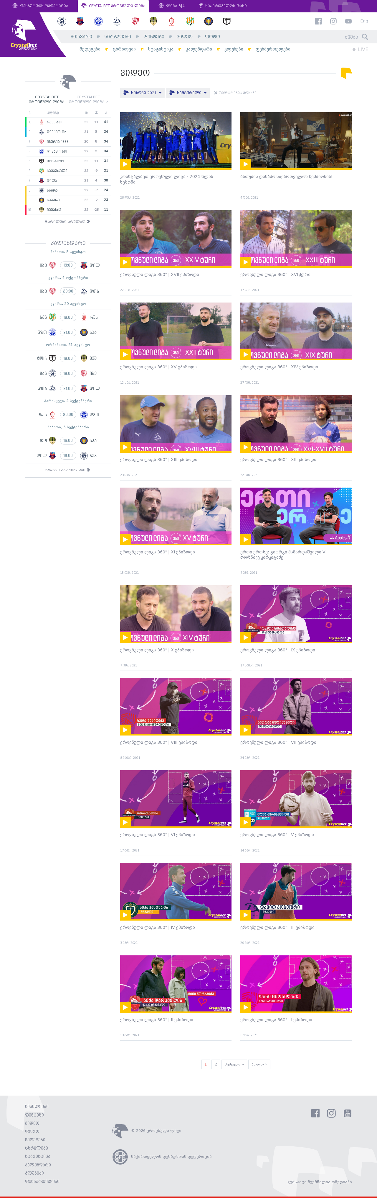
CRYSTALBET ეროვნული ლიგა (116, 6)
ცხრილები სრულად (66, 222)
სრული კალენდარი (66, 470)
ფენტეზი (153, 37)
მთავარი (81, 37)
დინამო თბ (56, 132)
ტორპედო (54, 161)
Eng (364, 21)
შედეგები (90, 49)
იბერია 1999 (57, 141)
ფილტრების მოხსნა (237, 93)
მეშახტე (53, 210)
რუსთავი (53, 122)
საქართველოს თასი (225, 6)
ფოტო (212, 37)
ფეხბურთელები (273, 49)
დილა (51, 180)
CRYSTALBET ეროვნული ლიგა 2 (88, 99)
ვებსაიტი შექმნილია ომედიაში (319, 1182)
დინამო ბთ (56, 151)
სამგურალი (56, 171)
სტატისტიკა (160, 49)
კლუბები (233, 49)
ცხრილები (124, 49)
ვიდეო (185, 37)
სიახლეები (118, 37)
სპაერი (52, 200)
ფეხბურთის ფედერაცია (43, 6)
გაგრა (51, 190)
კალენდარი (199, 49)
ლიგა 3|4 (175, 6)
